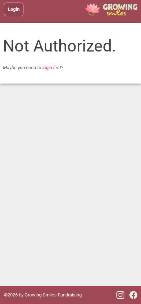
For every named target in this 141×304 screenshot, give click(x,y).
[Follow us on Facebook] (133, 295)
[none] (111, 9)
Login (14, 9)
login (47, 67)
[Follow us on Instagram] (120, 295)
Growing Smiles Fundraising (53, 295)
